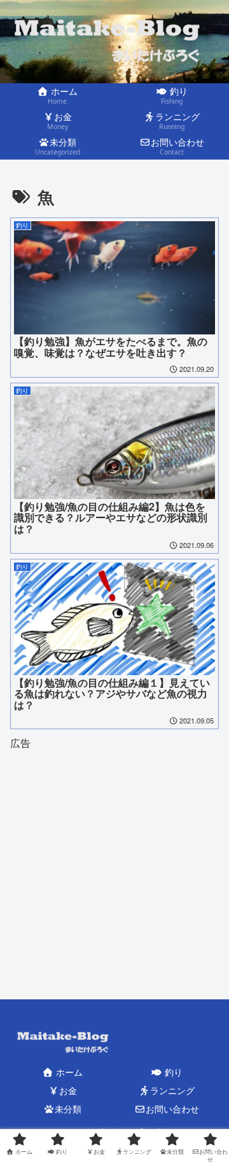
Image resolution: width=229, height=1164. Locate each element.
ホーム (68, 1071)
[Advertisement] (114, 846)
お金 (68, 1090)
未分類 (68, 1108)
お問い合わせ (172, 1108)
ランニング (172, 1090)
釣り (172, 1071)
